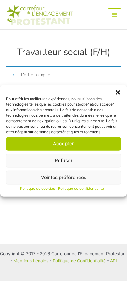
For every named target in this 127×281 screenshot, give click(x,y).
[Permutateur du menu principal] (114, 14)
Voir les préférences (63, 177)
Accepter (63, 143)
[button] (118, 92)
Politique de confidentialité (81, 188)
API (113, 260)
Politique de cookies (37, 188)
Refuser (63, 160)
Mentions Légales (31, 260)
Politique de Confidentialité (79, 260)
